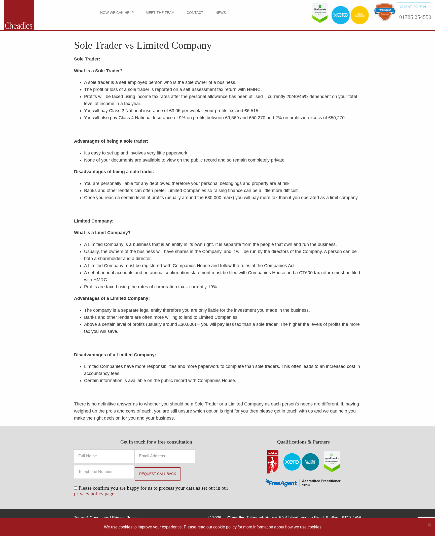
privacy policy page (94, 493)
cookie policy (225, 527)
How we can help (117, 13)
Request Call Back (157, 474)
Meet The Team (160, 13)
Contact (195, 13)
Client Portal (413, 7)
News (220, 13)
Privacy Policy (124, 518)
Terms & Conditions (91, 518)
